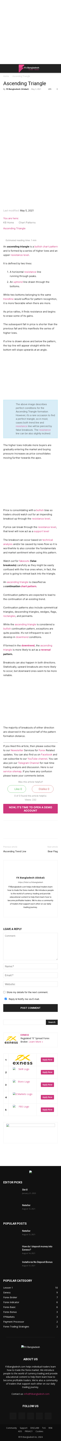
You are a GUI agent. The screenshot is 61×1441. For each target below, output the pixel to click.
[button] (5, 68)
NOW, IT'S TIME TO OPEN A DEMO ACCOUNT (30, 809)
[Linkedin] (54, 101)
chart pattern (50, 246)
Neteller (26, 1205)
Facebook (46, 754)
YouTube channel (37, 758)
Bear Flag (53, 851)
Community (11, 1428)
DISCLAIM (34, 1428)
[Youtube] (40, 913)
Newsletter (17, 750)
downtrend (22, 637)
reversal (46, 649)
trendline (8, 298)
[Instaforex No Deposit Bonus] (11, 1266)
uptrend (18, 281)
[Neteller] (11, 1209)
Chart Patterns (27, 222)
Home (6, 76)
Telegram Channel (28, 762)
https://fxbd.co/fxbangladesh (30, 882)
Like (18, 789)
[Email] (46, 101)
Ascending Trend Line (14, 851)
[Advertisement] (30, 32)
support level (41, 531)
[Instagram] (27, 913)
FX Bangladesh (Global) (17, 89)
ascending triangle (17, 582)
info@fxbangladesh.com (36, 1393)
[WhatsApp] (31, 101)
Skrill (25, 1189)
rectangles (9, 615)
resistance (30, 271)
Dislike (43, 789)
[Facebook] (17, 101)
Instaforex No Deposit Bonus (37, 1262)
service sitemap (12, 771)
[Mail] (34, 913)
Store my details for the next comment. (27, 992)
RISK (50, 1428)
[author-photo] (30, 872)
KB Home (9, 222)
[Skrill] (11, 1193)
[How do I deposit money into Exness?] (11, 1250)
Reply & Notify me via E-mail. (24, 999)
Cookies (39, 1431)
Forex (42, 750)
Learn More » (36, 1041)
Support (23, 1428)
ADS (20, 1431)
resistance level (20, 254)
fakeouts (24, 560)
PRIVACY (29, 1431)
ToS (44, 1428)
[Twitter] (24, 101)
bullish (38, 246)
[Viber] (39, 101)
